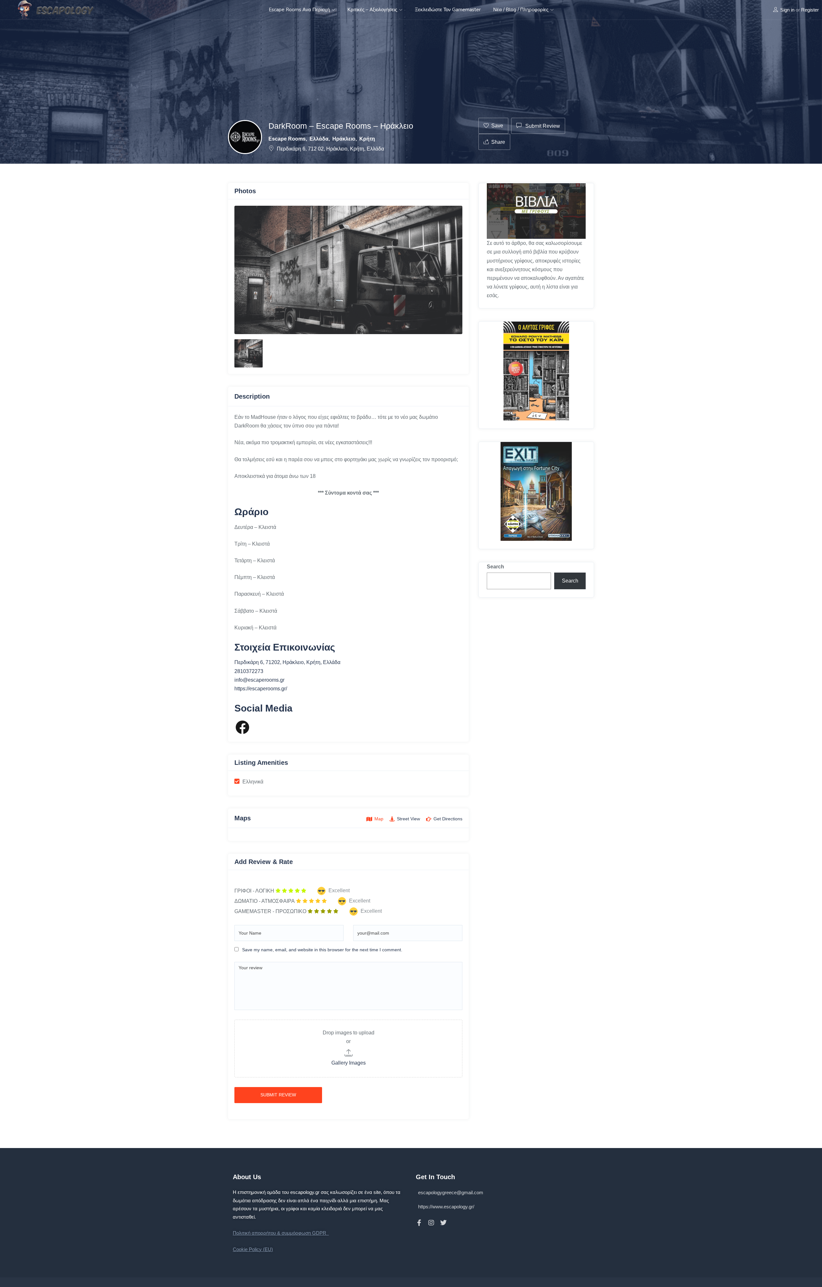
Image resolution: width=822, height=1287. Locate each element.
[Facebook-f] (419, 1223)
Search (495, 566)
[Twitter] (443, 1223)
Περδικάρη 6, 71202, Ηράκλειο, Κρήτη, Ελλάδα (287, 662)
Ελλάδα (319, 139)
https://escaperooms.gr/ (260, 688)
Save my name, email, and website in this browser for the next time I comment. (322, 949)
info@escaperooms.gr (259, 680)
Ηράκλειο (343, 139)
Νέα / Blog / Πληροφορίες (521, 9)
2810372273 (248, 671)
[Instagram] (431, 1223)
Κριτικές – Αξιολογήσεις (372, 9)
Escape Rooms (287, 139)
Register (810, 10)
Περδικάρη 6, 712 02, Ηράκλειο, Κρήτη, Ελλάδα (330, 148)
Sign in (787, 10)
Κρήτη (367, 139)
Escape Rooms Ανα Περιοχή (300, 9)
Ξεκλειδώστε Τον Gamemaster (448, 9)
